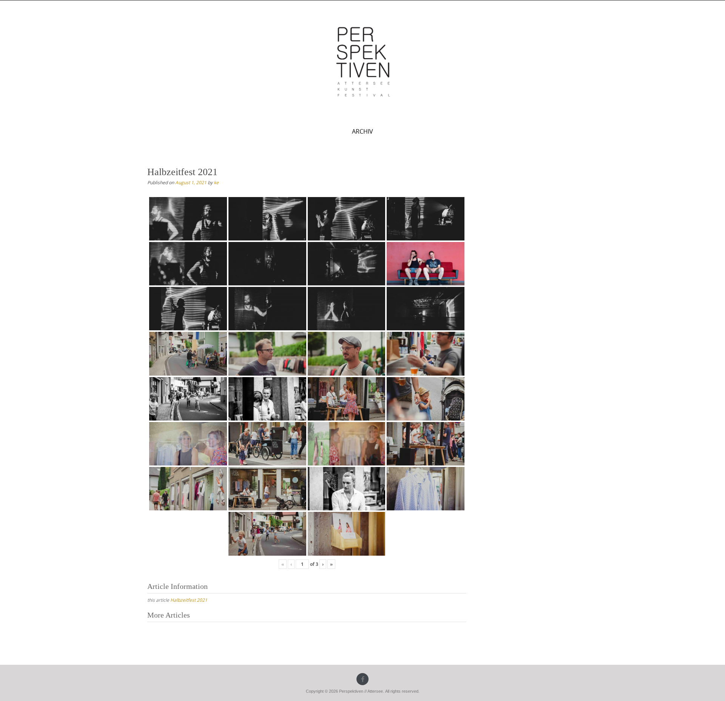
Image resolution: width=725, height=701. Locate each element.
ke (216, 182)
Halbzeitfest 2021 (188, 600)
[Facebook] (362, 679)
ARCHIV (362, 131)
